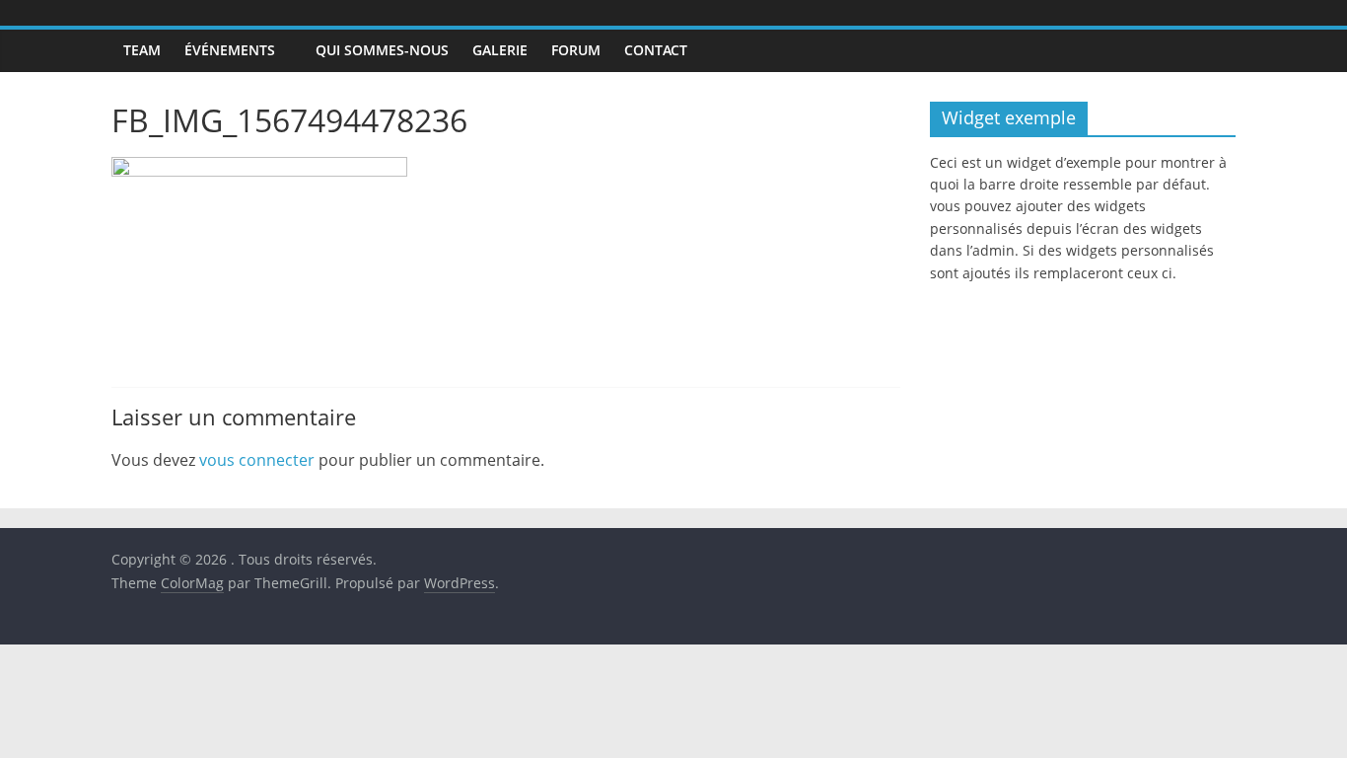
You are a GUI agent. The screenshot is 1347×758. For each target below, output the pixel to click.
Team (142, 49)
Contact (655, 49)
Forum (576, 49)
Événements (229, 49)
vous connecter (257, 460)
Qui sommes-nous (382, 49)
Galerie (500, 49)
